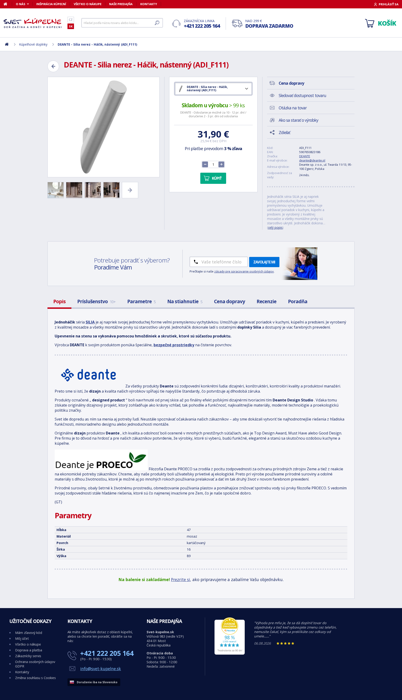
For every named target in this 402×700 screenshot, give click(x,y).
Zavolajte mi (264, 262)
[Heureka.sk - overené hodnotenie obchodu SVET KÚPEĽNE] (229, 653)
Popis (59, 301)
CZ (71, 19)
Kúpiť (216, 178)
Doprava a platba (28, 650)
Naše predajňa (121, 4)
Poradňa (297, 301)
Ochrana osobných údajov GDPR (35, 664)
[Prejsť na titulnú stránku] (32, 23)
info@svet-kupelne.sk (100, 668)
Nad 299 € (269, 24)
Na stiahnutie (184, 301)
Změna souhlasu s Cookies (35, 678)
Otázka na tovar (293, 108)
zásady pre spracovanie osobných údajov (244, 271)
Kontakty (148, 4)
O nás (20, 4)
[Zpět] (53, 66)
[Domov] (7, 4)
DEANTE (304, 156)
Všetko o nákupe (87, 4)
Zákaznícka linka (202, 24)
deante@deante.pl (312, 160)
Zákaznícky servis (28, 656)
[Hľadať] (157, 22)
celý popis (275, 227)
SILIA (90, 322)
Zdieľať (284, 132)
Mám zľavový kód (28, 632)
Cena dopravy (229, 301)
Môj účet (22, 638)
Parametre (141, 301)
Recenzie (266, 301)
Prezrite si (180, 579)
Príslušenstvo (96, 301)
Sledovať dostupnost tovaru (302, 95)
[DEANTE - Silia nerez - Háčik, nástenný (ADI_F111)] (103, 127)
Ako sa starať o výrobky (298, 120)
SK (71, 26)
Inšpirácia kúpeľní (51, 4)
